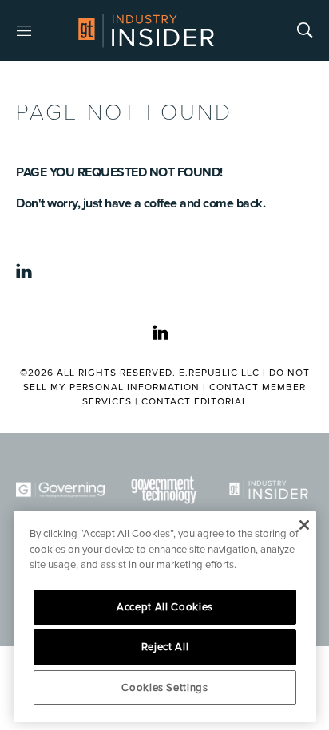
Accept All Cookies (165, 607)
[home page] (146, 30)
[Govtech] (165, 490)
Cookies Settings (164, 687)
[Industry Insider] (268, 490)
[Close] (304, 525)
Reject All (165, 647)
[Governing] (60, 490)
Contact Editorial (194, 402)
